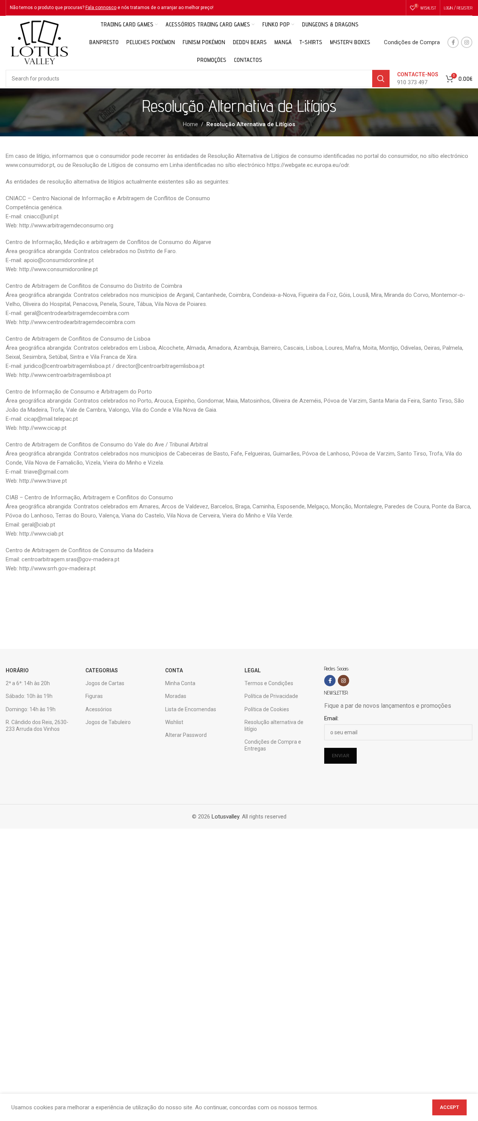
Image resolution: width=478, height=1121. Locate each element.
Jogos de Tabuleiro (108, 722)
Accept (449, 1107)
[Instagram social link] (466, 42)
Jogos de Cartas (104, 683)
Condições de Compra (412, 42)
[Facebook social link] (453, 42)
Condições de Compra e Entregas (272, 745)
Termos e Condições (268, 683)
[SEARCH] (381, 78)
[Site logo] (39, 42)
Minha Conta (180, 683)
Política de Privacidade (271, 696)
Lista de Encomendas (190, 709)
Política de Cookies (266, 709)
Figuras (94, 696)
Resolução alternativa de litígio (273, 725)
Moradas (175, 696)
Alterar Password (186, 735)
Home (190, 124)
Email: (331, 718)
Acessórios (98, 709)
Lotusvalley (225, 816)
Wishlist (174, 722)
